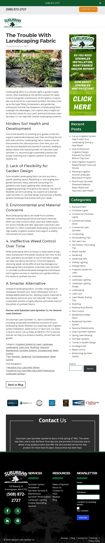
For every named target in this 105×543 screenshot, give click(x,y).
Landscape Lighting (81, 279)
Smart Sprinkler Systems (84, 331)
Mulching (34, 347)
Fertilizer (16, 356)
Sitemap (93, 538)
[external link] (12, 408)
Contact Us (88, 9)
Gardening (26, 356)
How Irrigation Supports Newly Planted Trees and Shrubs (84, 164)
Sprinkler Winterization (39, 496)
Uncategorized (45, 350)
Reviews (56, 496)
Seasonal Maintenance (83, 328)
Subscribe (83, 517)
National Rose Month (82, 307)
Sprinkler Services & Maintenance (37, 492)
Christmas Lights (80, 210)
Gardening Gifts (79, 258)
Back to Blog (15, 384)
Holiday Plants (79, 265)
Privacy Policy (94, 541)
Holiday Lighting (80, 262)
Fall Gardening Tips (81, 237)
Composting (78, 234)
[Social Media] (9, 512)
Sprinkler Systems (28, 350)
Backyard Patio (79, 206)
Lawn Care (24, 347)
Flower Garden (79, 251)
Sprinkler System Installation (36, 486)
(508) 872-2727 (52, 3)
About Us (56, 487)
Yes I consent (82, 510)
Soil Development (40, 356)
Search (72, 364)
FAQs (54, 493)
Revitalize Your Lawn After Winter (23, 367)
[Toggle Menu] (100, 3)
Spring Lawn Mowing (82, 335)
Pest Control (78, 311)
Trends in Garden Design (84, 342)
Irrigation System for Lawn (28, 344)
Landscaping (12, 347)
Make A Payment (60, 484)
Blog (54, 499)
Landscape (47, 344)
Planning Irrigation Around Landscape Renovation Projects (81, 174)
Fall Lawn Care (79, 241)
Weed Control (78, 349)
